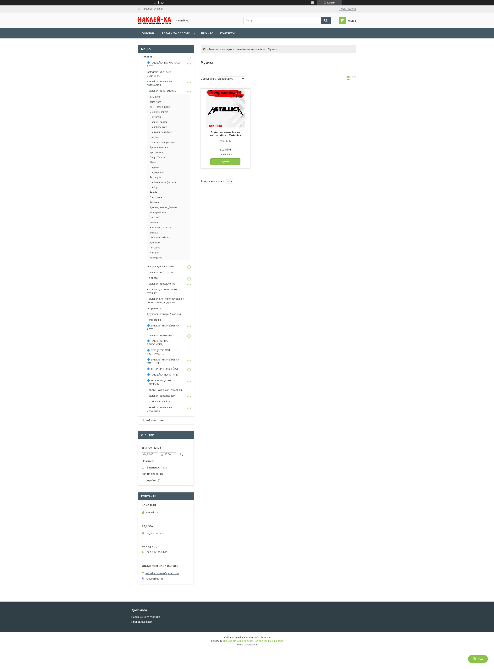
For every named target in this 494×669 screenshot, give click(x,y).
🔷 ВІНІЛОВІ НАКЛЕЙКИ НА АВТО (163, 327)
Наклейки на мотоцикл (160, 335)
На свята (152, 277)
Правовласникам (141, 621)
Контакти (227, 33)
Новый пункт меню (154, 420)
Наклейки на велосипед (161, 283)
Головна (148, 33)
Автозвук (155, 247)
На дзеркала (157, 172)
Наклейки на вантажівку (161, 395)
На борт (154, 187)
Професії (155, 217)
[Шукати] (326, 20)
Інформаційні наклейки (160, 266)
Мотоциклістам (158, 212)
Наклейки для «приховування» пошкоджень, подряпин (165, 300)
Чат (480, 658)
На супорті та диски (160, 227)
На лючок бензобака (161, 132)
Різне (153, 162)
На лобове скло (158, 127)
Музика (154, 232)
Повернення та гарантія (145, 616)
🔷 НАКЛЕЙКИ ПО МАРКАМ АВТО (163, 64)
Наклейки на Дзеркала (160, 272)
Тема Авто (155, 102)
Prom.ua (265, 637)
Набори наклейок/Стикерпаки (165, 389)
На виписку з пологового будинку (162, 291)
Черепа (154, 222)
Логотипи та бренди (160, 237)
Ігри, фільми (156, 152)
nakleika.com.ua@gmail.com (162, 573)
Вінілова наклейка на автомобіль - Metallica (225, 134)
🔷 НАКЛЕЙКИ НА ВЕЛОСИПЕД (157, 342)
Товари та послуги (176, 33)
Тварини (154, 202)
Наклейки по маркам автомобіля (159, 83)
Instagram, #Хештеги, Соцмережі (159, 74)
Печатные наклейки (158, 401)
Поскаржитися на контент (238, 641)
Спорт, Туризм (157, 157)
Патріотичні (156, 197)
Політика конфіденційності (268, 641)
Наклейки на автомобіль (250, 49)
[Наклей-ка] (154, 23)
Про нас (207, 33)
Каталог (147, 57)
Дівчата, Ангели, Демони (163, 207)
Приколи (154, 137)
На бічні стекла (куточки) (163, 182)
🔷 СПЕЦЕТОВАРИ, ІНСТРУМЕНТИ (158, 352)
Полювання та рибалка (162, 142)
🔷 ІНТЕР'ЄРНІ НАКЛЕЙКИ (162, 368)
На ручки (154, 167)
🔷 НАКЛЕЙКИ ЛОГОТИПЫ (162, 374)
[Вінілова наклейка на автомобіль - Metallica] (225, 108)
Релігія (153, 192)
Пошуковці (155, 117)
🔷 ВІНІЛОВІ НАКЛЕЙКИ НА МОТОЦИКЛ (163, 361)
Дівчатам (155, 242)
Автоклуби (155, 177)
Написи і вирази (158, 122)
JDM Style (155, 97)
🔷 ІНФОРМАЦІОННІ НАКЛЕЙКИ (159, 382)
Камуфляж (156, 257)
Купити (225, 161)
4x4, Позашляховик (160, 107)
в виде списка (354, 79)
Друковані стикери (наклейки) (165, 314)
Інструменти (154, 308)
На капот (154, 252)
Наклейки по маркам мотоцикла (159, 409)
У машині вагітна (159, 112)
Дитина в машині (159, 147)
